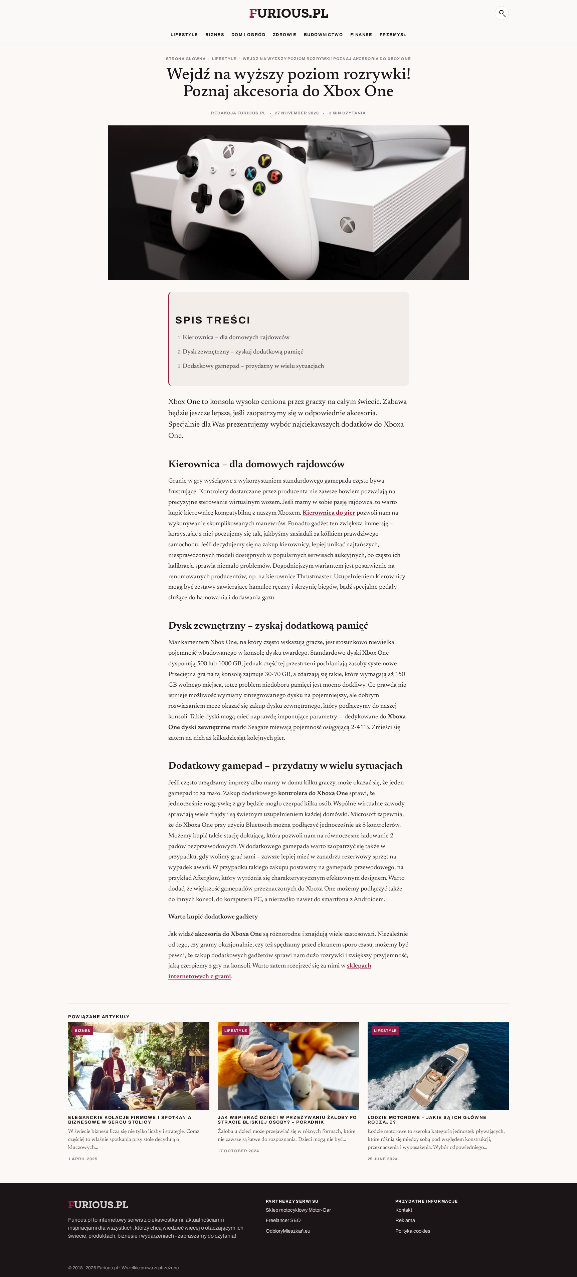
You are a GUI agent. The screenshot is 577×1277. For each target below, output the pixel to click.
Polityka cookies (412, 1231)
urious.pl (288, 13)
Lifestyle (184, 34)
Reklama (405, 1220)
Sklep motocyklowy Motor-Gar (298, 1210)
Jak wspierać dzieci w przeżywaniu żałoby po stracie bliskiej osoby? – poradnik (287, 1120)
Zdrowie (285, 34)
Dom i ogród (248, 34)
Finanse (361, 34)
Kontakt (403, 1210)
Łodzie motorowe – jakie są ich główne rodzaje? (427, 1120)
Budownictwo (323, 34)
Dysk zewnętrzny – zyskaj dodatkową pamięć (243, 352)
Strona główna (186, 59)
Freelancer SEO (283, 1220)
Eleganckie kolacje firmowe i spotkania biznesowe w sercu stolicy (130, 1120)
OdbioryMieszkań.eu (288, 1231)
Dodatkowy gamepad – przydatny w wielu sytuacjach (253, 366)
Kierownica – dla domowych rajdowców (236, 338)
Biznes (214, 34)
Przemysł (393, 34)
